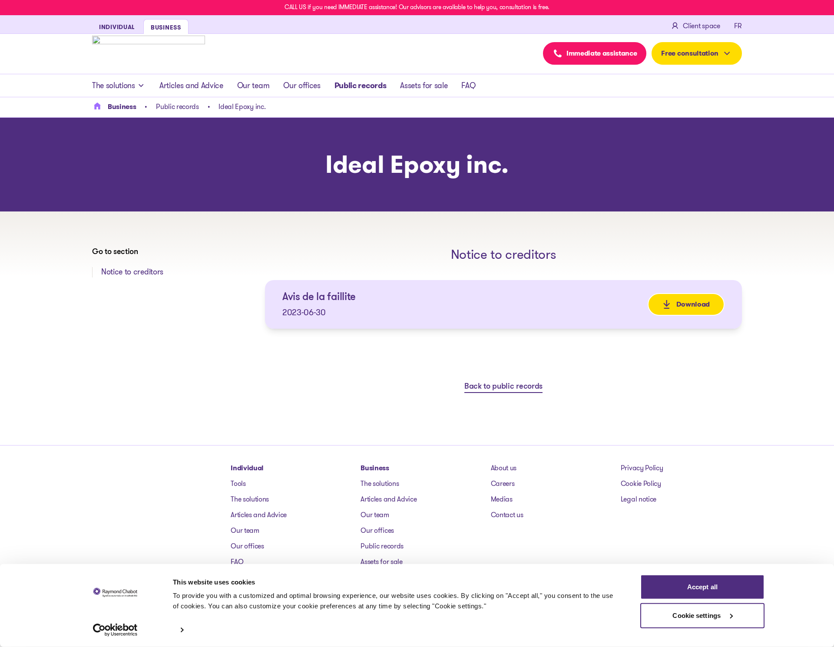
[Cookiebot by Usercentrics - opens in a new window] (115, 630)
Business (375, 468)
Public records (360, 85)
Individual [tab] (117, 27)
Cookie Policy (641, 484)
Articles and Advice (191, 85)
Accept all (702, 587)
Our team (253, 85)
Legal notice (638, 499)
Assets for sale (423, 85)
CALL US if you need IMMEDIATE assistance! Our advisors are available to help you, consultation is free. (417, 7)
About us (503, 468)
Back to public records (503, 387)
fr (738, 26)
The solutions (113, 85)
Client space (701, 26)
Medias (502, 499)
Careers (503, 484)
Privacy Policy (642, 468)
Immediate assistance (601, 53)
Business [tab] (166, 27)
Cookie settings (697, 615)
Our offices (301, 85)
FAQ (468, 85)
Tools (238, 484)
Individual (247, 468)
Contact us (507, 515)
